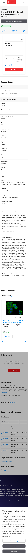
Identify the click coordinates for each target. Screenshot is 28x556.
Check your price (9, 64)
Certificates (17, 31)
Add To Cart (14, 69)
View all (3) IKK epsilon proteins (14, 21)
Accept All (14, 551)
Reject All (14, 546)
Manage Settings (14, 541)
